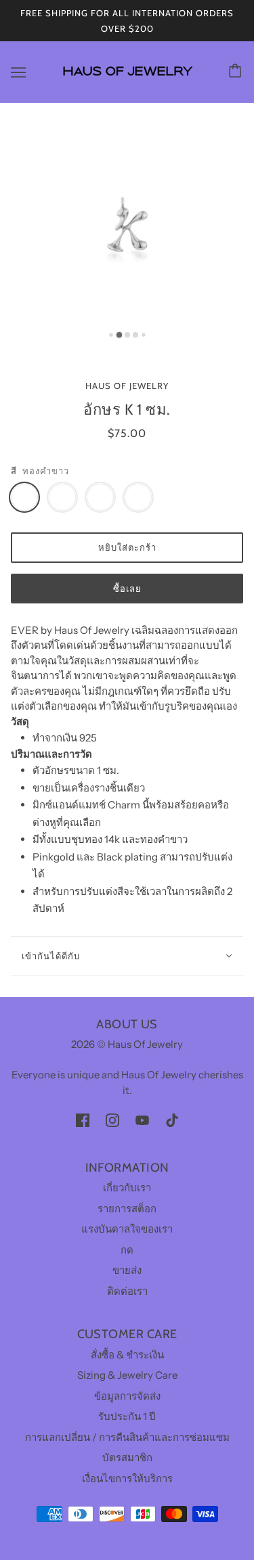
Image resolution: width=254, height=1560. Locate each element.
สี (14, 470)
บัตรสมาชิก (127, 1457)
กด (127, 1249)
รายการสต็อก (127, 1208)
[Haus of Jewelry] (127, 81)
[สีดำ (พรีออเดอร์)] (138, 497)
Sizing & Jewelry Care (127, 1375)
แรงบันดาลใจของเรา (127, 1228)
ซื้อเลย (127, 588)
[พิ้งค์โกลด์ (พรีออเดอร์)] (100, 497)
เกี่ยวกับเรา (127, 1187)
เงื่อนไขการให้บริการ (127, 1478)
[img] (83, 1120)
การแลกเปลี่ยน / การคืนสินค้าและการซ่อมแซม (127, 1437)
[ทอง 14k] (62, 497)
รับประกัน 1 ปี (127, 1416)
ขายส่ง (127, 1270)
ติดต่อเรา (127, 1291)
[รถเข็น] (237, 72)
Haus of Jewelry (127, 385)
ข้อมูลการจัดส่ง (127, 1396)
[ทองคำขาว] (24, 497)
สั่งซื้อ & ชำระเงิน (127, 1354)
